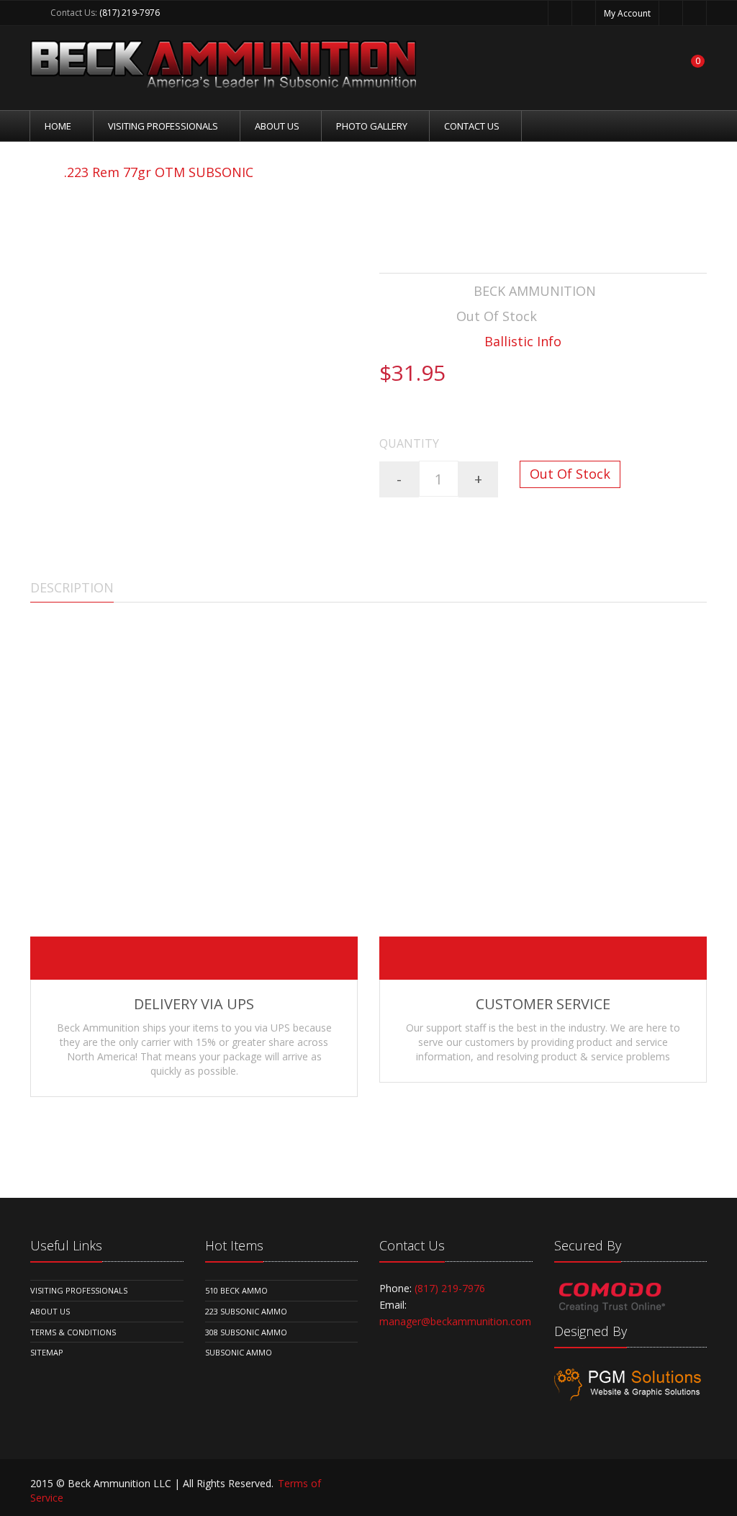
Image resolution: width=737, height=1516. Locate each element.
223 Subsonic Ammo (246, 1311)
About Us (277, 125)
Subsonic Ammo (238, 1352)
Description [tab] (72, 587)
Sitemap (46, 1352)
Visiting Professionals (163, 125)
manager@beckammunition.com (455, 1321)
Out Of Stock (570, 473)
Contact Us (471, 125)
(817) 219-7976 (129, 12)
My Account (627, 13)
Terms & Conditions (73, 1332)
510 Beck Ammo (236, 1290)
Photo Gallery (371, 125)
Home (58, 125)
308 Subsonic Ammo (246, 1332)
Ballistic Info (522, 341)
